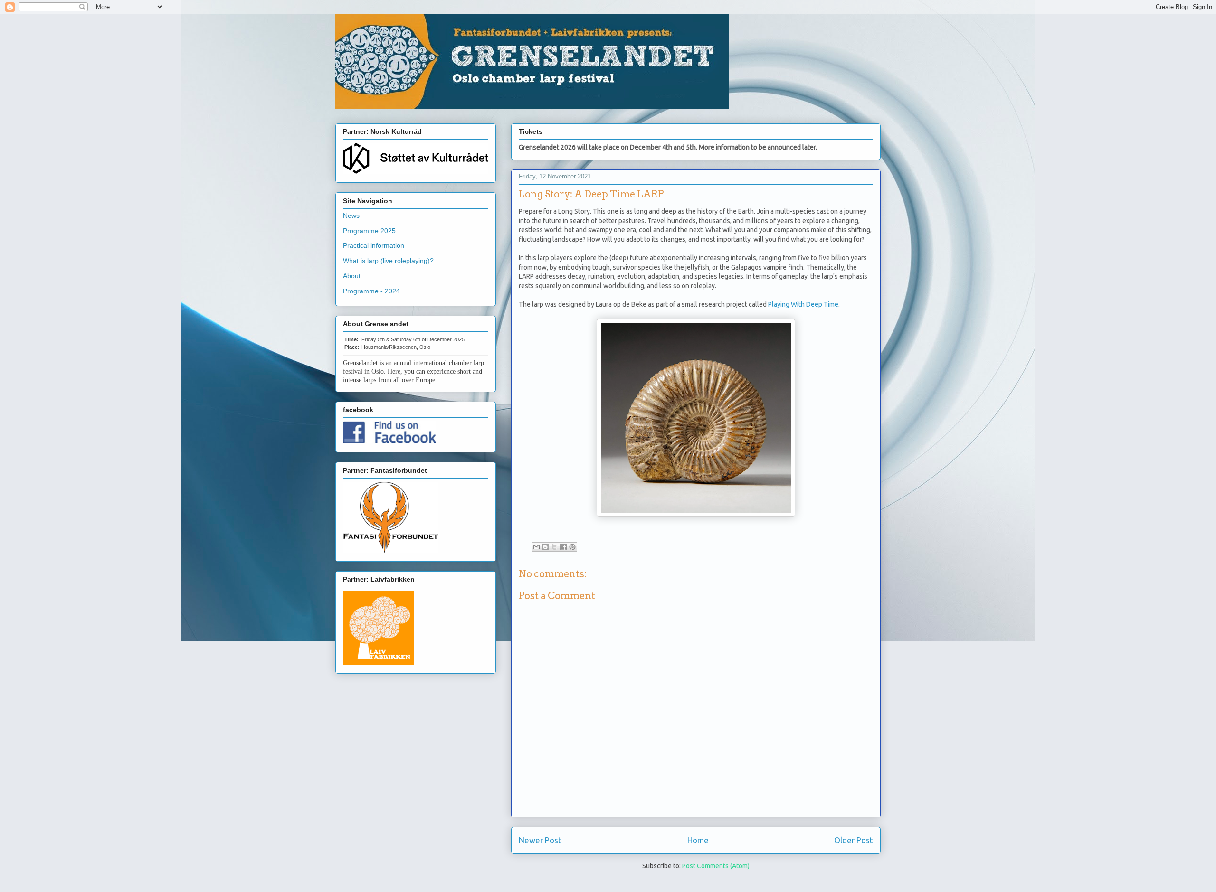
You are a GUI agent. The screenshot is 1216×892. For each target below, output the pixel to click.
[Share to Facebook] (563, 547)
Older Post (853, 840)
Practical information (373, 245)
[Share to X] (554, 547)
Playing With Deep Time (803, 304)
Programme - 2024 (371, 291)
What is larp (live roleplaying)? (388, 260)
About (352, 276)
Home (698, 840)
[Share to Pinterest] (572, 547)
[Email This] (536, 547)
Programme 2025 (369, 231)
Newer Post (540, 840)
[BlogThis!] (545, 547)
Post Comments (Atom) (716, 866)
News (351, 215)
